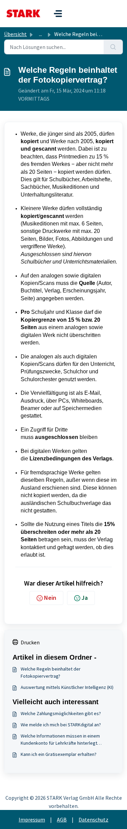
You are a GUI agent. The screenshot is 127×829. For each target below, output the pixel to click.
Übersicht (15, 34)
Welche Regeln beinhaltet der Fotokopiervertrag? (51, 672)
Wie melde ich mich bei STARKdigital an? (61, 725)
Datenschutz (93, 819)
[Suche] (113, 46)
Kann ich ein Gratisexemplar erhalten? (59, 754)
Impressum (32, 819)
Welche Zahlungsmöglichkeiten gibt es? (61, 713)
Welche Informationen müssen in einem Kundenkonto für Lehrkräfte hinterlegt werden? (60, 740)
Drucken (30, 642)
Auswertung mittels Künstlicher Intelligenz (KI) (67, 687)
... (40, 34)
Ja (85, 598)
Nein (50, 598)
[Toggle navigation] (58, 13)
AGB (62, 819)
